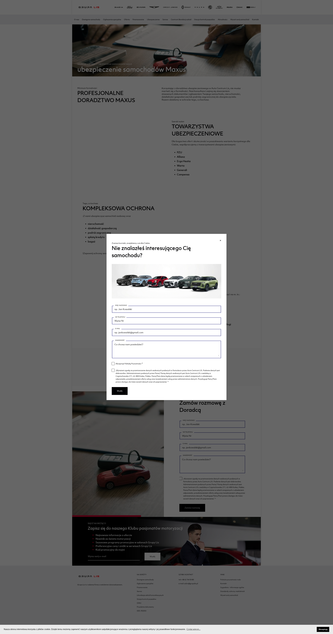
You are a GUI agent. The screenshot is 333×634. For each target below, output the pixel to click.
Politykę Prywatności (132, 364)
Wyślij (119, 391)
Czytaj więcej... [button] (193, 629)
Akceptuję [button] (323, 629)
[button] (314, 629)
